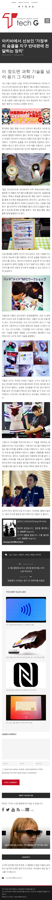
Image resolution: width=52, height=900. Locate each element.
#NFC (16, 555)
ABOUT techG (24, 2)
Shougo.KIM (18, 55)
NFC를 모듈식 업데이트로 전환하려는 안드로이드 (21, 690)
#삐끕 (32, 555)
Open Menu (47, 20)
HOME (13, 2)
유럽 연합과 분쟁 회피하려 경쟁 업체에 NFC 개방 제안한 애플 (25, 657)
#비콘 (27, 555)
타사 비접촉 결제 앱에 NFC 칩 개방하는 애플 (20, 625)
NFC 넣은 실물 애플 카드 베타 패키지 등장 (19, 723)
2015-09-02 (6, 55)
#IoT (11, 555)
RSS (23, 810)
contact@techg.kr (14, 878)
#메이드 (21, 555)
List (32, 810)
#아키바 (38, 555)
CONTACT (34, 2)
